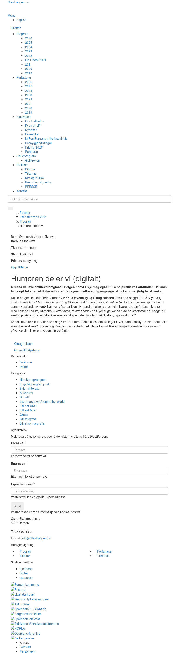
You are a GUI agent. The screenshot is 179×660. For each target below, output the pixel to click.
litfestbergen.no (18, 2)
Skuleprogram (26, 156)
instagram (26, 577)
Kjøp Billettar (19, 267)
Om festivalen (34, 121)
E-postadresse (22, 484)
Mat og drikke (34, 178)
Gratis (24, 414)
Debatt (24, 397)
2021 (28, 64)
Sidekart (25, 647)
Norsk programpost (33, 379)
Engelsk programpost (34, 384)
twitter (24, 366)
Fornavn (18, 443)
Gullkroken (32, 160)
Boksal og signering (38, 182)
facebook (26, 362)
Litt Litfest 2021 (35, 60)
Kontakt (21, 191)
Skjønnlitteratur (30, 388)
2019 (28, 73)
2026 (28, 38)
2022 (28, 55)
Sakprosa (26, 392)
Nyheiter (31, 130)
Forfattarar (23, 77)
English (21, 19)
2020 (28, 68)
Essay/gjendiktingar (38, 143)
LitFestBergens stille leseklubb (46, 138)
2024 (28, 47)
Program (22, 33)
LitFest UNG (28, 406)
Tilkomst (31, 173)
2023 (28, 51)
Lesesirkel (32, 134)
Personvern (28, 651)
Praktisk (21, 164)
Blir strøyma (28, 419)
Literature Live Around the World (42, 401)
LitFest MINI (28, 410)
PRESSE (31, 186)
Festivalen (23, 116)
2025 (28, 42)
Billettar (15, 28)
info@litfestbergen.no (36, 538)
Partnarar (31, 151)
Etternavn (19, 463)
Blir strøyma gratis (32, 423)
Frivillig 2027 (34, 147)
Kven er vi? (33, 125)
